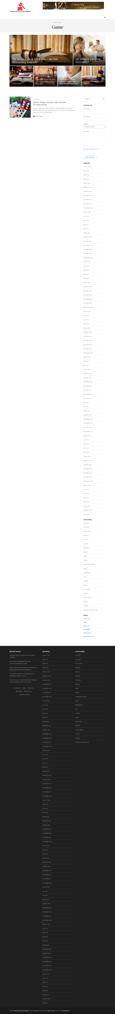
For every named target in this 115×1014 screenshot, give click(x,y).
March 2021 (86, 411)
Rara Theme (51, 1010)
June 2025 (86, 220)
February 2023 (87, 332)
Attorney (86, 527)
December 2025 (87, 195)
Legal (85, 585)
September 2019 (88, 481)
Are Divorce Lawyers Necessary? (87, 60)
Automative (87, 531)
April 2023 (86, 324)
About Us (86, 626)
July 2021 (86, 402)
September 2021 (88, 394)
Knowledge (86, 572)
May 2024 (86, 274)
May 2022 (86, 365)
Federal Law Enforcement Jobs (93, 82)
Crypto (85, 539)
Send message (90, 157)
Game (85, 556)
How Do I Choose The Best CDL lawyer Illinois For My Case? (45, 81)
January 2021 (87, 415)
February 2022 (87, 373)
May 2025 (86, 224)
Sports (85, 601)
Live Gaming (86, 589)
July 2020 (86, 440)
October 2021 (87, 390)
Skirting (85, 593)
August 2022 (87, 357)
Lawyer (85, 581)
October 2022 (87, 348)
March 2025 (86, 233)
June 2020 (86, 444)
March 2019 (86, 506)
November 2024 (88, 249)
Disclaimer (86, 629)
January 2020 (87, 464)
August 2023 (87, 311)
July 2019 (86, 489)
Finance (85, 552)
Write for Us (87, 633)
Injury (85, 568)
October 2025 (87, 204)
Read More (39, 116)
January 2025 (87, 241)
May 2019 (86, 497)
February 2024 (87, 286)
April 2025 (86, 228)
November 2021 (88, 386)
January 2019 (87, 510)
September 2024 (88, 257)
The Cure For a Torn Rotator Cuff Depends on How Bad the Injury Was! (69, 81)
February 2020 (87, 460)
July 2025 (86, 216)
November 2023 (88, 299)
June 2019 (86, 493)
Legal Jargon (16, 83)
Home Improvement (89, 564)
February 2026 (87, 187)
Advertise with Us (88, 636)
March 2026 (86, 183)
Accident (86, 523)
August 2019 (87, 485)
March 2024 (86, 282)
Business (86, 535)
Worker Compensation (90, 610)
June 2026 (86, 175)
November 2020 (88, 423)
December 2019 (87, 468)
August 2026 (87, 166)
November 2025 (88, 199)
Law (12, 36)
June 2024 (86, 270)
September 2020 (88, 431)
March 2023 (86, 328)
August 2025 (87, 212)
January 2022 (87, 377)
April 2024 (86, 278)
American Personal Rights (21, 1010)
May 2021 (86, 406)
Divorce (85, 544)
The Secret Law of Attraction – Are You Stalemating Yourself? (35, 60)
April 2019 (86, 502)
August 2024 (87, 262)
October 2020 (87, 427)
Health (85, 560)
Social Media (87, 597)
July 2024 (86, 266)
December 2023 (87, 295)
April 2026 (86, 179)
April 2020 (86, 452)
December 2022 (87, 340)
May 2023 (86, 319)
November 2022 (88, 344)
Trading (85, 606)
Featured (86, 548)
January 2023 (87, 336)
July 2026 (86, 170)
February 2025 (87, 237)
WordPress (66, 1010)
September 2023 (88, 307)
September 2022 (88, 353)
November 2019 (88, 473)
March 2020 (86, 456)
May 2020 (86, 448)
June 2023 (86, 315)
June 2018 (86, 514)
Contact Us (87, 619)
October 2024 (87, 253)
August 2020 (87, 435)
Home (85, 622)
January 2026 (87, 191)
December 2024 (87, 245)
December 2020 (87, 419)
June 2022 (86, 361)
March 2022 (86, 369)
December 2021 (87, 382)
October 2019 (87, 477)
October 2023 (87, 303)
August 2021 (87, 398)
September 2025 (88, 208)
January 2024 (87, 291)
